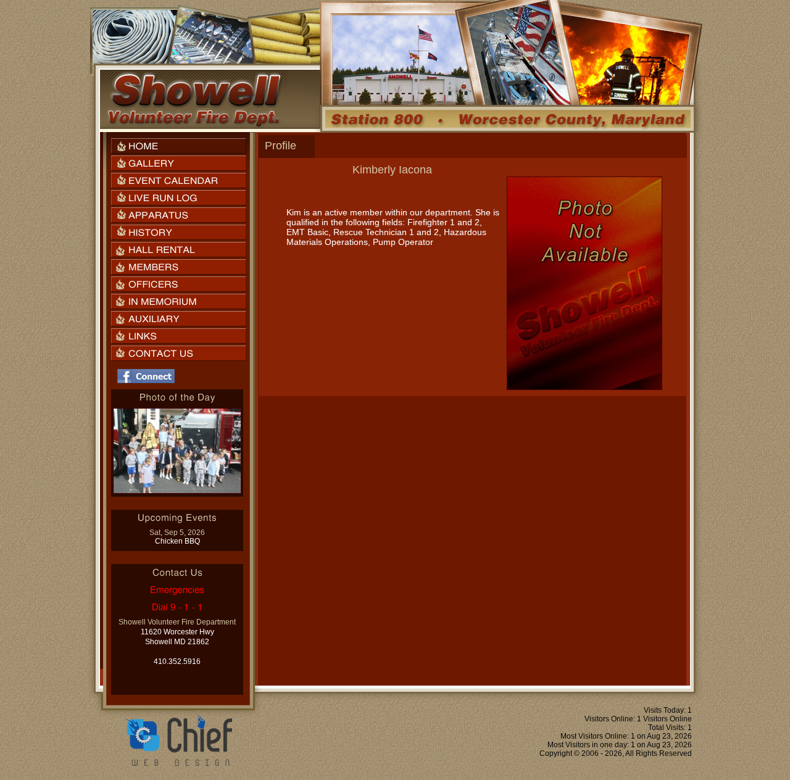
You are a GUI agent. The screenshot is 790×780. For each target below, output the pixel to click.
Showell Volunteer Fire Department (194, 99)
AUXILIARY (178, 318)
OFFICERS (178, 284)
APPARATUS (178, 215)
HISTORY (178, 232)
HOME (178, 146)
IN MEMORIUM (178, 301)
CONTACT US (178, 353)
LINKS (178, 336)
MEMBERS (178, 267)
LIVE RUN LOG (178, 197)
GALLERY (178, 163)
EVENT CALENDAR (178, 180)
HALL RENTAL (178, 249)
